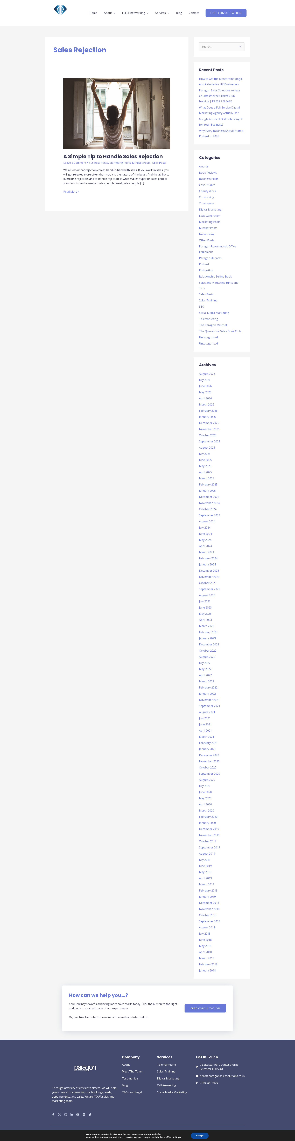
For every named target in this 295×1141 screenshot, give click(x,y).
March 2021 (206, 737)
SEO (201, 306)
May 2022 (205, 669)
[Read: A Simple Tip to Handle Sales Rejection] (116, 113)
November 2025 (209, 429)
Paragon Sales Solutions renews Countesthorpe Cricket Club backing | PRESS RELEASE (219, 96)
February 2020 (208, 817)
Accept (199, 1135)
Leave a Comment (74, 163)
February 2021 (208, 743)
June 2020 (205, 792)
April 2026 (205, 398)
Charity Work (207, 191)
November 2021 (209, 700)
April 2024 (205, 546)
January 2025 (207, 490)
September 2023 (209, 589)
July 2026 (204, 380)
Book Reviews (208, 172)
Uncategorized (208, 343)
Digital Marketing (210, 209)
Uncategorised (208, 337)
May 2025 (205, 466)
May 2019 (205, 872)
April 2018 (205, 952)
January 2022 (207, 694)
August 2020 (207, 780)
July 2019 (204, 860)
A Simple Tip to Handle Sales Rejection (113, 156)
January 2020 (207, 823)
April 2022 (205, 675)
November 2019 (209, 835)
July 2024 (204, 527)
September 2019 (209, 847)
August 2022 (207, 657)
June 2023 (205, 607)
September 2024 (209, 515)
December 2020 (209, 755)
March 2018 (206, 958)
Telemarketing (208, 319)
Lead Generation (209, 216)
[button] (226, 13)
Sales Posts (159, 163)
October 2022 (207, 650)
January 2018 (207, 970)
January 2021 (207, 749)
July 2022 (204, 663)
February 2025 (208, 484)
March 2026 (206, 404)
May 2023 (205, 614)
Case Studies (207, 185)
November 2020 (209, 761)
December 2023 (209, 570)
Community (206, 203)
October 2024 (207, 509)
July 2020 (204, 786)
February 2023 (208, 632)
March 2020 (206, 810)
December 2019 (209, 829)
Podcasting (206, 270)
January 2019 (207, 897)
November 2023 (209, 577)
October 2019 (207, 841)
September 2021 (209, 706)
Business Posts (98, 163)
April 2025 (205, 472)
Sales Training (208, 300)
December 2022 (209, 644)
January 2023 (207, 638)
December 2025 (209, 423)
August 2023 (207, 595)
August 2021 (207, 712)
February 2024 (208, 558)
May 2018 (205, 946)
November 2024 (209, 503)
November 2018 (209, 909)
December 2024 (209, 497)
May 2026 (205, 392)
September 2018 (209, 921)
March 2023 (206, 626)
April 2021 (205, 730)
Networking (206, 234)
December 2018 (209, 903)
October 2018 (207, 915)
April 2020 (205, 804)
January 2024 (207, 564)
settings (176, 1137)
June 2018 (205, 940)
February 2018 (208, 964)
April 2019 (205, 878)
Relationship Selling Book (215, 276)
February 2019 (208, 890)
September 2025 (209, 441)
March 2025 (206, 478)
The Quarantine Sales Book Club (220, 331)
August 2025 (207, 447)
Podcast (204, 264)
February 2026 (208, 411)
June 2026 (205, 386)
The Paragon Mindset (213, 325)
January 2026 (207, 417)
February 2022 (208, 687)
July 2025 (204, 454)
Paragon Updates (210, 258)
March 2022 (206, 681)
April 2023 (205, 620)
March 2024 (206, 552)
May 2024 (205, 540)
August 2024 (207, 521)
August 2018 (207, 927)
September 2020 (209, 773)
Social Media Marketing (214, 313)
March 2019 (206, 884)
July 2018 (204, 933)
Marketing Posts (120, 163)
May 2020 (205, 798)
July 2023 (204, 601)
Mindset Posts (141, 163)
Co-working (206, 197)
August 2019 (207, 853)
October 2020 (207, 767)
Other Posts (206, 240)
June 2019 (205, 866)
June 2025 (205, 460)
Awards (203, 166)
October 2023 (207, 583)
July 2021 (204, 718)
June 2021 (205, 724)
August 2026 (207, 374)
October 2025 (207, 435)
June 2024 (205, 534)
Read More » (71, 191)
